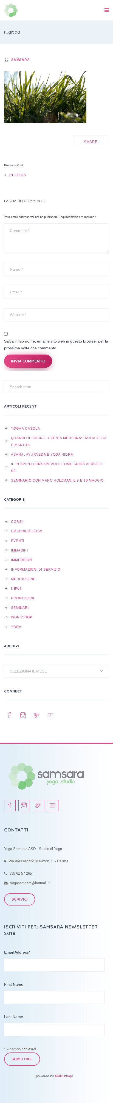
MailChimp (63, 1076)
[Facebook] (9, 715)
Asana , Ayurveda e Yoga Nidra (42, 454)
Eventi (17, 540)
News (16, 588)
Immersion (21, 560)
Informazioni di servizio (35, 569)
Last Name (13, 1016)
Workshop (21, 617)
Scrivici (20, 899)
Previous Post (13, 165)
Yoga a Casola (25, 428)
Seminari (20, 607)
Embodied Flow (26, 531)
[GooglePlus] (37, 715)
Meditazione (23, 579)
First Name (13, 984)
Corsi (16, 521)
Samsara (20, 59)
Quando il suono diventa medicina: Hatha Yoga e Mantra (58, 441)
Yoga (16, 627)
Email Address (17, 952)
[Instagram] (23, 715)
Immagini (19, 550)
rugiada (17, 175)
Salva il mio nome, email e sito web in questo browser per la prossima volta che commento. (56, 344)
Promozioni (22, 598)
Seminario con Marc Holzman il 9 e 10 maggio (57, 480)
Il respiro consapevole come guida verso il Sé (57, 467)
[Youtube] (50, 715)
